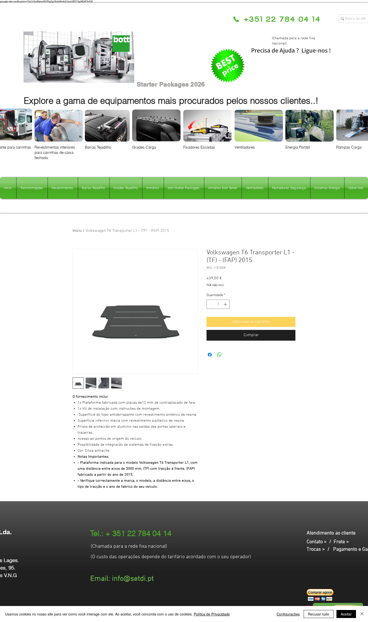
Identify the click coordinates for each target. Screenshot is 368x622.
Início (77, 230)
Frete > (341, 542)
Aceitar (346, 613)
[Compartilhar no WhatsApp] (219, 355)
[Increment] (226, 304)
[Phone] (236, 19)
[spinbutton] (218, 304)
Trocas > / (320, 549)
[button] (320, 595)
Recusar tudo (318, 613)
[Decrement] (210, 304)
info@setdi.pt (133, 578)
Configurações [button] (288, 613)
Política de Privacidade (212, 613)
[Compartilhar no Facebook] (210, 355)
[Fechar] (362, 614)
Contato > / (320, 542)
